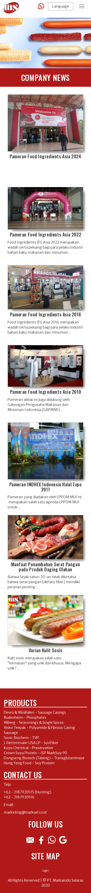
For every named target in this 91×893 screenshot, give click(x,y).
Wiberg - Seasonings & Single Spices (34, 722)
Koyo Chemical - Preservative (28, 748)
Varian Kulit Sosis (45, 650)
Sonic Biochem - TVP (21, 737)
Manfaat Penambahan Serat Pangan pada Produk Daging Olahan (45, 567)
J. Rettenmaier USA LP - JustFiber (31, 742)
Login (45, 870)
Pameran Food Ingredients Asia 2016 (45, 314)
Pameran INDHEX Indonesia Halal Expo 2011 (45, 487)
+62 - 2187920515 (19, 792)
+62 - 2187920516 (19, 797)
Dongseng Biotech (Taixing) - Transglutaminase (44, 758)
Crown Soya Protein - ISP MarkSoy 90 (35, 753)
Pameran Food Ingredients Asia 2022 (45, 234)
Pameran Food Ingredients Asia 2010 (45, 391)
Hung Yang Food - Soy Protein (29, 763)
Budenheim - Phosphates (25, 717)
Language (60, 6)
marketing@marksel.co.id (25, 812)
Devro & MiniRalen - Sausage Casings (35, 712)
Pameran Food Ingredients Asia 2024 (45, 156)
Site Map (45, 856)
